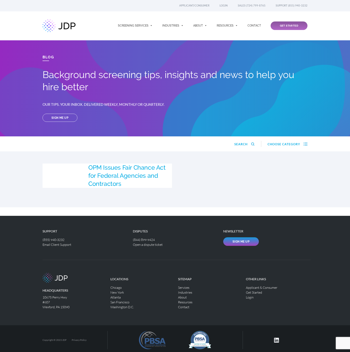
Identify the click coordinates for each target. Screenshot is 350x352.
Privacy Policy (79, 339)
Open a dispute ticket (148, 244)
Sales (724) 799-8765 (252, 5)
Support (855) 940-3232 (291, 5)
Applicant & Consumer (261, 287)
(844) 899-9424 (144, 240)
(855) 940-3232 (53, 240)
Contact (254, 25)
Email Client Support (57, 244)
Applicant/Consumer (194, 5)
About (198, 25)
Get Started (289, 25)
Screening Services (133, 25)
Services (183, 287)
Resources (225, 25)
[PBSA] (199, 339)
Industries (171, 25)
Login (224, 5)
